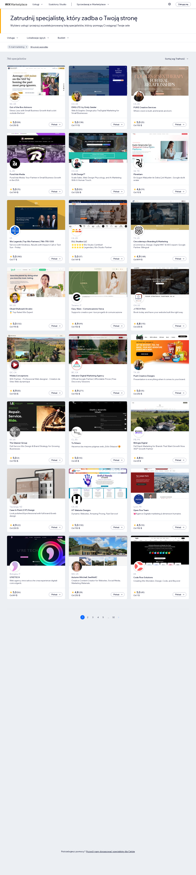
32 (113, 617)
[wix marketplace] (16, 4)
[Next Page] (119, 617)
